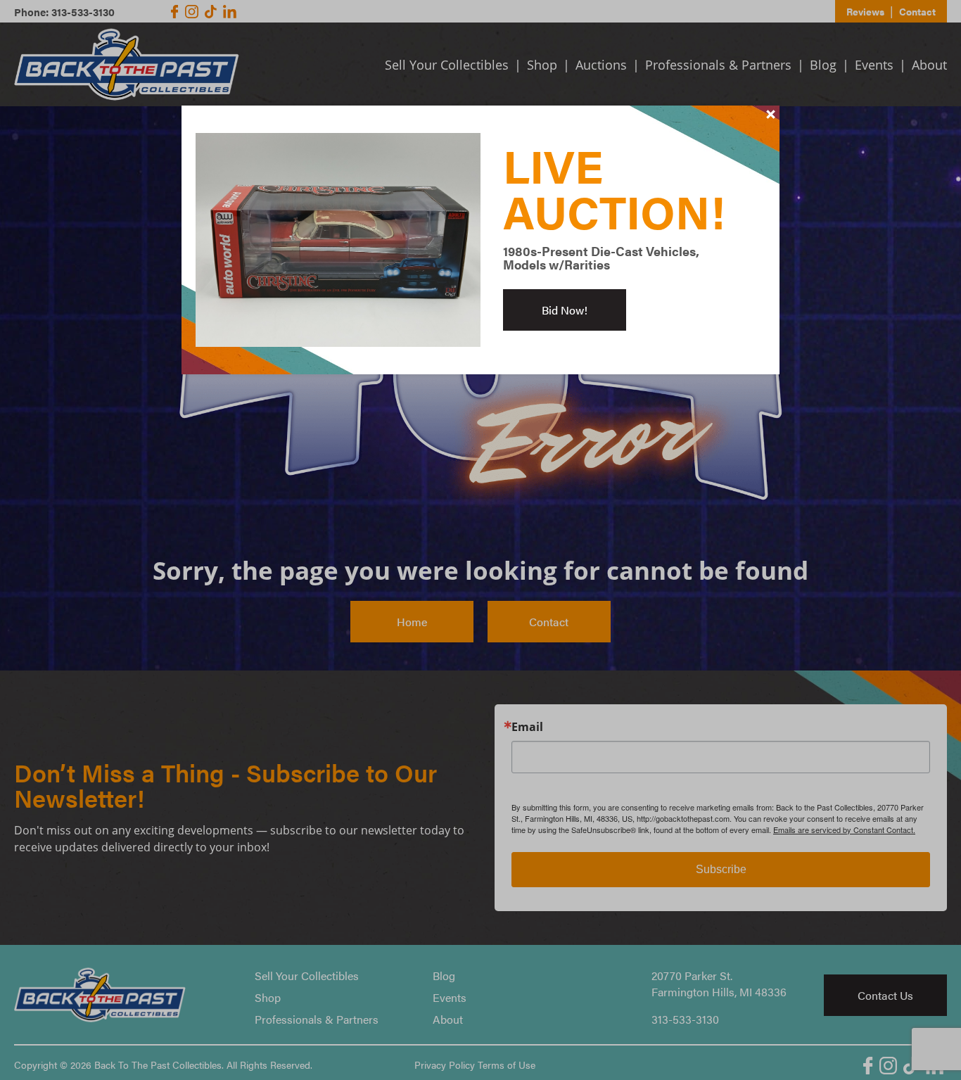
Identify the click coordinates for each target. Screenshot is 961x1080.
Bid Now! (564, 310)
